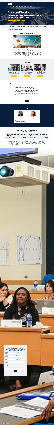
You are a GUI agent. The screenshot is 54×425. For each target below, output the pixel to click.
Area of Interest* (7, 364)
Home (9, 29)
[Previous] (26, 101)
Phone (16, 358)
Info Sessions (21, 20)
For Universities (40, 75)
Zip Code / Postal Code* (8, 361)
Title (16, 355)
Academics (11, 29)
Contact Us (11, 20)
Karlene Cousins (33, 117)
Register (24, 137)
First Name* (6, 352)
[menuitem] (9, 6)
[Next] (28, 101)
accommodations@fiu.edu (36, 142)
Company (6, 355)
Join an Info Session (4, 423)
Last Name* (17, 352)
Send (15, 371)
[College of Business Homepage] (12, 4)
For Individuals (14, 75)
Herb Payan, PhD (20, 117)
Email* (6, 358)
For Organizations (27, 75)
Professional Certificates (11, 26)
